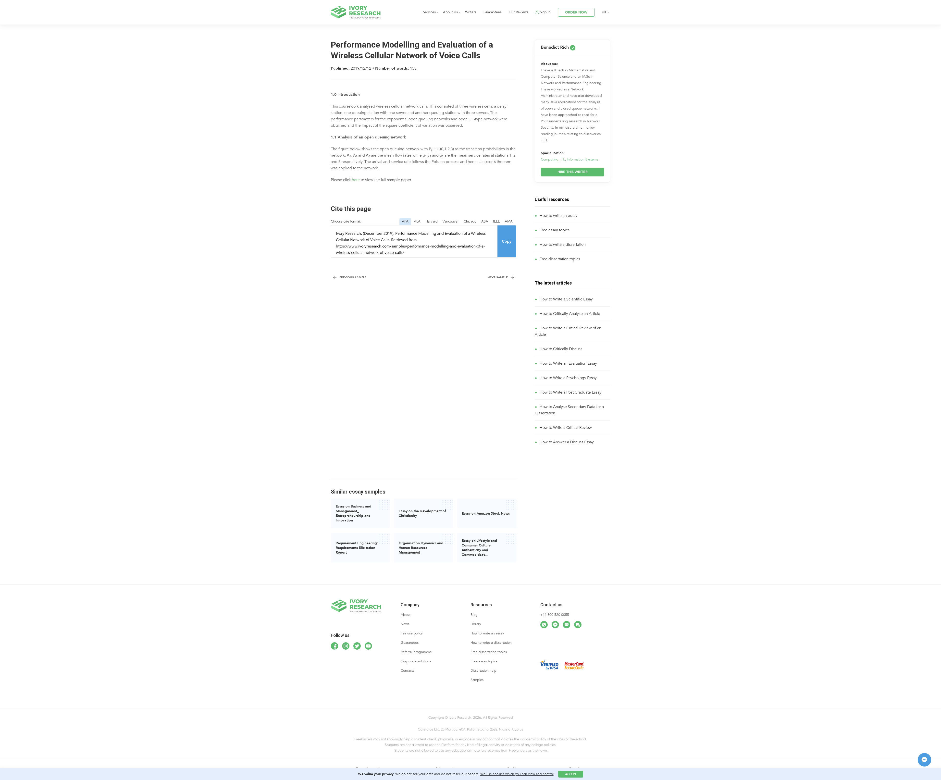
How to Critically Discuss (561, 349)
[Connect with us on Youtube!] (368, 646)
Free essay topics (555, 230)
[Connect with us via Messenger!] (555, 624)
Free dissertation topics (560, 259)
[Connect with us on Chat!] (578, 624)
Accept (570, 774)
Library (475, 624)
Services (429, 12)
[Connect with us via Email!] (566, 624)
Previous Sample (352, 277)
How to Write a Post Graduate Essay (570, 392)
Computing (549, 159)
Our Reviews (518, 12)
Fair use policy (412, 633)
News (405, 624)
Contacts (407, 670)
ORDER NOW (576, 12)
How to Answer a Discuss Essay (567, 442)
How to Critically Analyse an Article (570, 313)
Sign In (545, 12)
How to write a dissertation (563, 244)
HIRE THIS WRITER (572, 172)
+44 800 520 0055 (554, 614)
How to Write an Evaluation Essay (568, 363)
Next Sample (497, 277)
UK (604, 12)
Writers (470, 12)
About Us (450, 12)
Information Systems (582, 159)
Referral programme (416, 652)
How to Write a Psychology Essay (568, 378)
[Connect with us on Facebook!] (334, 646)
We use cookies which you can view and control (517, 774)
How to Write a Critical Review (566, 427)
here (356, 180)
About (405, 614)
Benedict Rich (555, 47)
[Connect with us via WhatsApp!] (544, 624)
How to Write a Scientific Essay (566, 299)
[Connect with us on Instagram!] (345, 646)
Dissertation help (483, 670)
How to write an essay (558, 215)
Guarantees (492, 12)
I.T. (562, 159)
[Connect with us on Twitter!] (357, 646)
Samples (476, 680)
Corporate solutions (416, 661)
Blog (474, 614)
